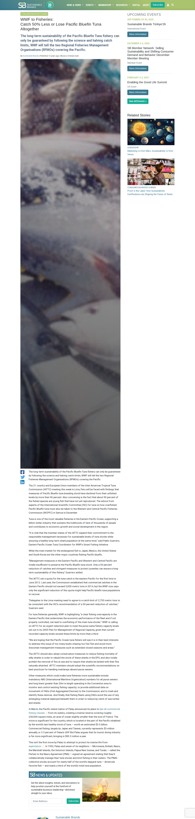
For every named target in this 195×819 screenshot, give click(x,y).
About (146, 5)
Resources (122, 5)
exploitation (35, 746)
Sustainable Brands (31, 56)
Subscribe (158, 4)
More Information (137, 34)
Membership (105, 5)
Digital (136, 5)
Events (90, 5)
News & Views (74, 5)
